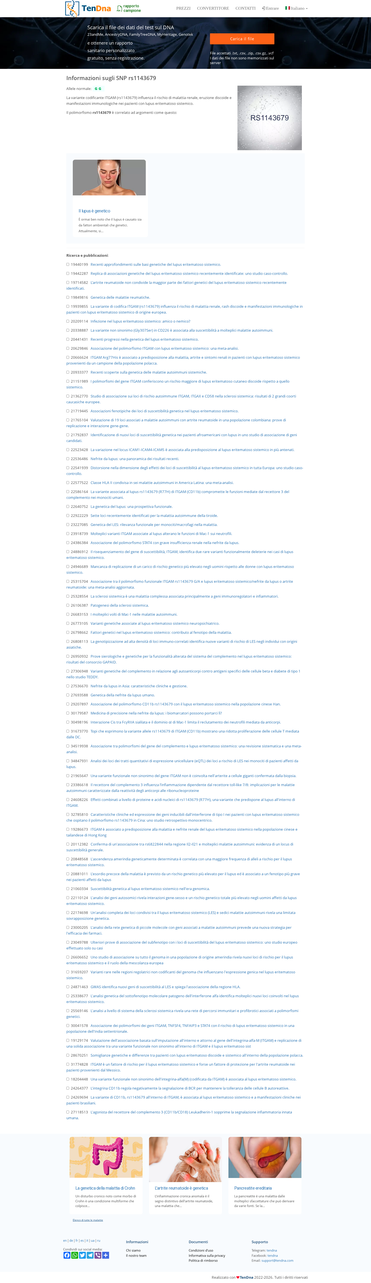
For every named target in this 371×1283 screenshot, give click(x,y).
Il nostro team (136, 1255)
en (65, 1240)
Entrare (272, 8)
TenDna (246, 1277)
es (82, 1240)
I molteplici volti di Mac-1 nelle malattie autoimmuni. (134, 614)
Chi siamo (133, 1250)
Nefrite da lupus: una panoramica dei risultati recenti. (135, 458)
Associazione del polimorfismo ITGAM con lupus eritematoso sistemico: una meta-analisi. (165, 348)
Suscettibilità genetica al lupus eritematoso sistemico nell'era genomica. (150, 888)
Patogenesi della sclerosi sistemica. (120, 605)
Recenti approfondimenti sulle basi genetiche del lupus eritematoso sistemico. (156, 264)
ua (92, 1240)
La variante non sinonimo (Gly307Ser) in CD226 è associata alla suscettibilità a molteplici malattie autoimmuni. (182, 330)
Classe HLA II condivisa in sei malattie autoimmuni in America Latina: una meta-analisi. (162, 482)
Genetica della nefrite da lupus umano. (123, 695)
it (87, 1240)
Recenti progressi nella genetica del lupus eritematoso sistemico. (145, 339)
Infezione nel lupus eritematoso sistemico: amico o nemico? (140, 321)
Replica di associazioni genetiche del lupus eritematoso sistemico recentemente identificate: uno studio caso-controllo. (189, 273)
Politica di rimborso (203, 1260)
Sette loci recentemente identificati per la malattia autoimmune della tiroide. (154, 515)
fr (77, 1240)
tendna (272, 1250)
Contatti (246, 8)
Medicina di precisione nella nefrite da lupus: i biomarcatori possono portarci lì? (156, 713)
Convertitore (213, 8)
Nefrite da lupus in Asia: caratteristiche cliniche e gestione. (139, 685)
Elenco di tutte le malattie (88, 1220)
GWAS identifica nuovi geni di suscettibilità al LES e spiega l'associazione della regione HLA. (166, 986)
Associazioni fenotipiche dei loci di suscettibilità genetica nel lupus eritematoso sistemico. (165, 410)
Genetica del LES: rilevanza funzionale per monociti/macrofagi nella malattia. (154, 524)
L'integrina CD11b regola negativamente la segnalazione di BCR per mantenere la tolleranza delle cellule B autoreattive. (190, 1088)
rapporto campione (132, 8)
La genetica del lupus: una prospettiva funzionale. (132, 506)
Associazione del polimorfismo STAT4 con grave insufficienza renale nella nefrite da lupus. (165, 542)
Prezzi (183, 8)
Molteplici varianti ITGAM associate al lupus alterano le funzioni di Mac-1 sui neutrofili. (161, 533)
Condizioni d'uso (201, 1250)
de (71, 1240)
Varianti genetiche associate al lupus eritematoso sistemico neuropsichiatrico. (155, 623)
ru (98, 1240)
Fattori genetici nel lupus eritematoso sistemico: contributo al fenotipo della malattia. (161, 632)
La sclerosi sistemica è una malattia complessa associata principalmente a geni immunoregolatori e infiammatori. (185, 596)
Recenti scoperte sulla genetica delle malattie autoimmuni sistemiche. (149, 372)
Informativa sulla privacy (207, 1255)
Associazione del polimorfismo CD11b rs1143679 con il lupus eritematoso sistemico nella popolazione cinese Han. (186, 704)
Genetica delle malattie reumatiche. (120, 297)
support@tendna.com (277, 1260)
